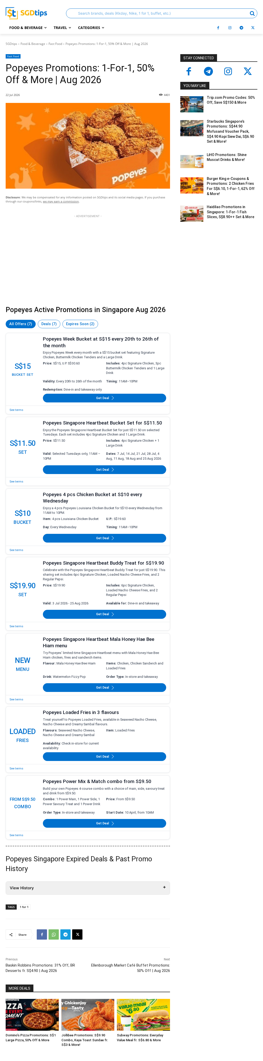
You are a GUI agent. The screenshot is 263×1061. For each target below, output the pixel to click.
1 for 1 (24, 907)
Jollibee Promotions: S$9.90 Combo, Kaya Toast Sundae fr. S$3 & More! (84, 1039)
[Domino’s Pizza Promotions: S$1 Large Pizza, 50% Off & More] (32, 1015)
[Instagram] (229, 27)
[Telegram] (241, 27)
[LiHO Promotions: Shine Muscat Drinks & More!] (191, 161)
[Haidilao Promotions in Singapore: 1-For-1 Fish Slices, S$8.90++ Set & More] (191, 214)
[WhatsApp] (54, 934)
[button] (161, 13)
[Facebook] (218, 27)
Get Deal (102, 398)
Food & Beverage (33, 44)
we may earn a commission (61, 201)
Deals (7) (49, 324)
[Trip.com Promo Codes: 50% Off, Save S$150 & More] (191, 104)
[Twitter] (248, 72)
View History (22, 887)
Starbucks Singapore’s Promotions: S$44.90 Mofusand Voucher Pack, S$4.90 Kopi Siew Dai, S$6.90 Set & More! (230, 131)
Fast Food (55, 44)
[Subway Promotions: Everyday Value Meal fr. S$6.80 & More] (143, 1015)
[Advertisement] (88, 261)
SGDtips (11, 44)
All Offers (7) (20, 324)
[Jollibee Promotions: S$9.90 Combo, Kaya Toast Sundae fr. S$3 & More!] (88, 1015)
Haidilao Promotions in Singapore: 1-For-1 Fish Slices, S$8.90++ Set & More (230, 212)
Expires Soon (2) (80, 324)
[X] (252, 27)
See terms (16, 410)
